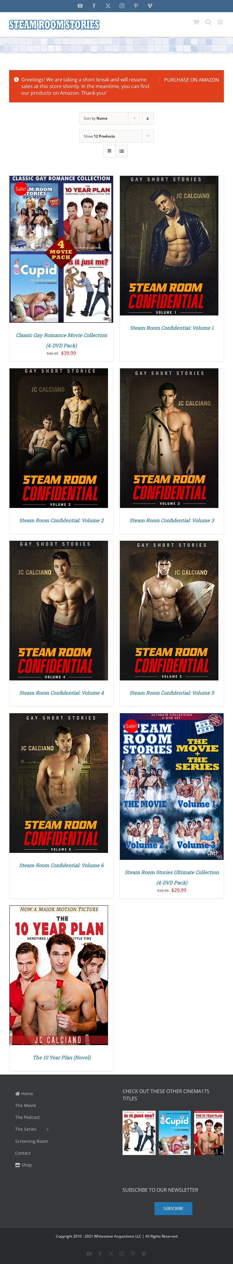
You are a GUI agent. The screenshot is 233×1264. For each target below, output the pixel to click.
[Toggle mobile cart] (196, 22)
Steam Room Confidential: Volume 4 (61, 693)
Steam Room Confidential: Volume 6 (61, 865)
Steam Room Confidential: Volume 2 (61, 520)
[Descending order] (148, 118)
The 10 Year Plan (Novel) (61, 1057)
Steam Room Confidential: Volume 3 (172, 520)
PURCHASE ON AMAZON (191, 80)
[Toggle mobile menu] (221, 22)
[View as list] (121, 151)
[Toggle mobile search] (208, 22)
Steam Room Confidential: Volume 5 (172, 693)
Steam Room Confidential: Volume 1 (172, 328)
